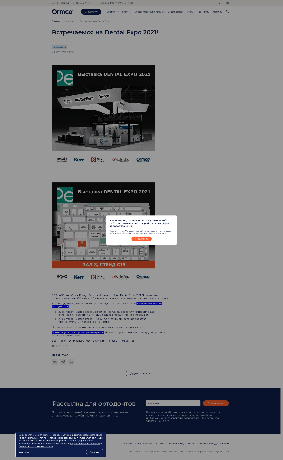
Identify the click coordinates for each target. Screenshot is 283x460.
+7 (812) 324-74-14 (80, 3)
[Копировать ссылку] (71, 362)
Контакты (218, 11)
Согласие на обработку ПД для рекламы (207, 443)
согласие (211, 412)
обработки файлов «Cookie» (85, 443)
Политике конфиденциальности (36, 446)
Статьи (190, 11)
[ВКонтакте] (55, 362)
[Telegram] (63, 362)
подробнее (24, 452)
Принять (94, 451)
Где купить (203, 11)
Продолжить (141, 239)
